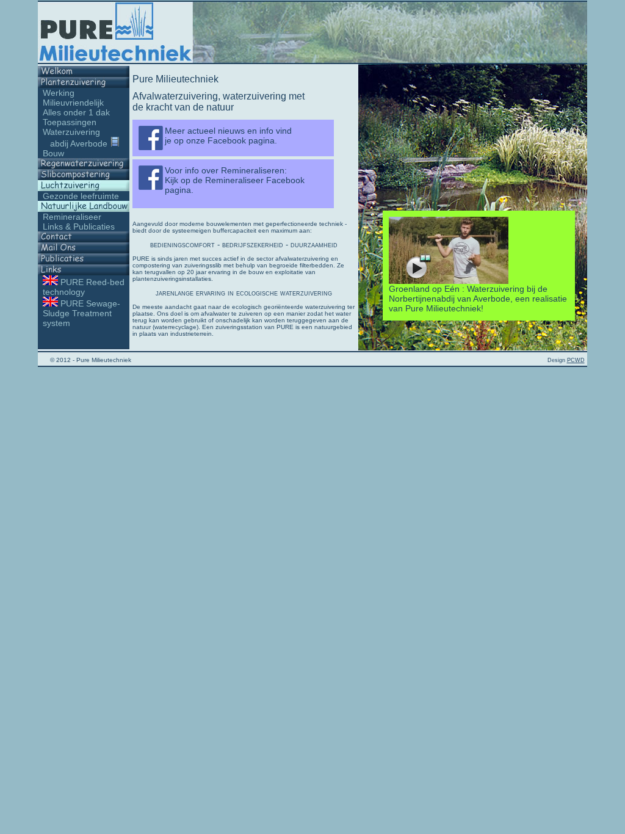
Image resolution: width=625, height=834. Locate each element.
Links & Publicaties (79, 226)
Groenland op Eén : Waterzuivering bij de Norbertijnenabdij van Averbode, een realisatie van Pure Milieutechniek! (478, 298)
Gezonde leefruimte (81, 196)
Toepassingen (69, 122)
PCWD (576, 360)
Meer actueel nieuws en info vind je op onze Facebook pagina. (228, 135)
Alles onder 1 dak (76, 112)
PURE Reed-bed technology (81, 287)
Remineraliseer (72, 217)
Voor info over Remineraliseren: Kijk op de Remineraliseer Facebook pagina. (235, 180)
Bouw (53, 153)
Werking (58, 93)
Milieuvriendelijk (73, 102)
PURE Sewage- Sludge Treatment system (79, 313)
